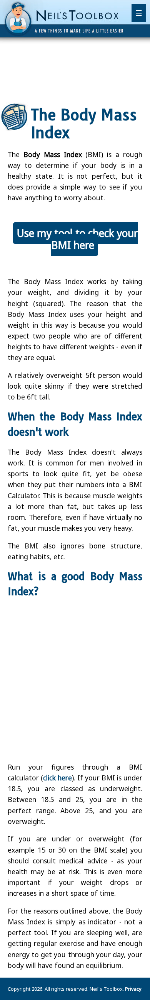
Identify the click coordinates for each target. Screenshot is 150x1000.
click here (57, 777)
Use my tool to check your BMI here (77, 239)
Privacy (133, 988)
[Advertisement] (75, 71)
